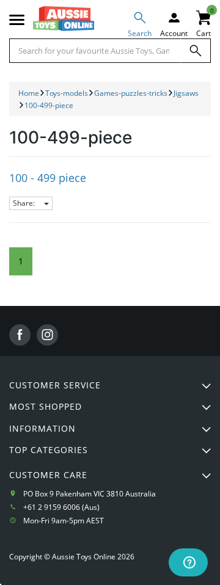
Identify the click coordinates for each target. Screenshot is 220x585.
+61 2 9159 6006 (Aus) (61, 507)
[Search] (195, 50)
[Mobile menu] (16, 20)
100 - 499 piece (47, 177)
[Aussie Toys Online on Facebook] (20, 335)
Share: (25, 203)
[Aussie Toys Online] (63, 18)
